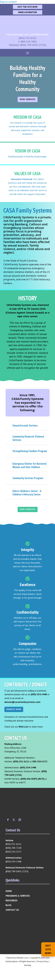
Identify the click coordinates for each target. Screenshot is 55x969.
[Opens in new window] (8, 819)
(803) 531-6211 (28, 38)
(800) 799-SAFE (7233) (33, 45)
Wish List (23, 726)
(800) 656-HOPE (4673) (32, 778)
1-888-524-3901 (27, 41)
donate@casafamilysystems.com (22, 701)
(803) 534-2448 (39, 694)
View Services (27, 99)
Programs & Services (18, 895)
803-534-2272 (39, 761)
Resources (11, 900)
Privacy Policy (42, 961)
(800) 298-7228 (13, 847)
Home (9, 891)
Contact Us (12, 909)
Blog (8, 905)
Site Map (27, 965)
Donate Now (13, 709)
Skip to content (8, 1)
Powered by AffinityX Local (17, 958)
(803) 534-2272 (13, 851)
